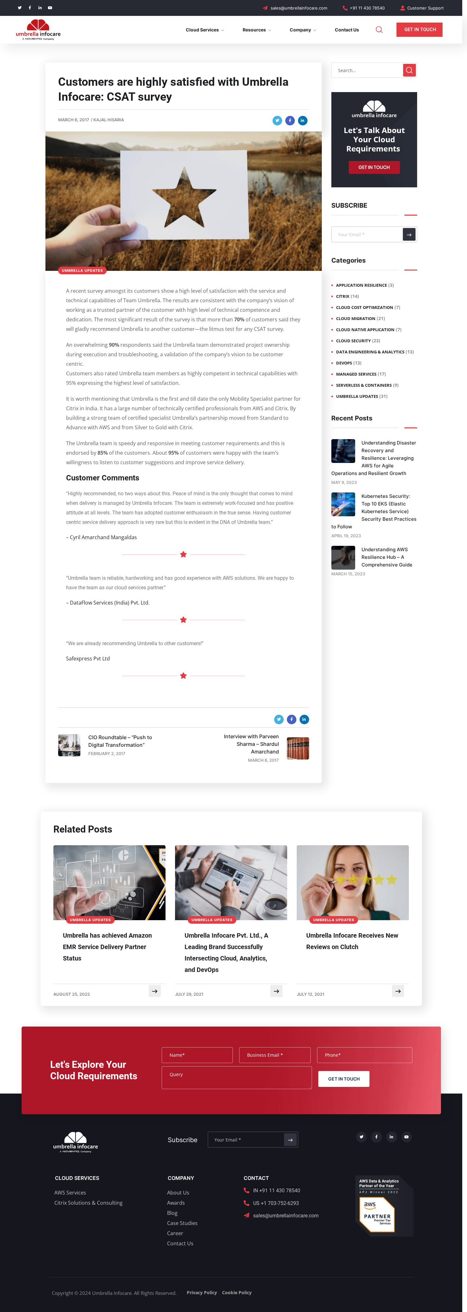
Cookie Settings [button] (387, 1298)
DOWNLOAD (279, 713)
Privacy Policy (304, 699)
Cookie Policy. (29, 1301)
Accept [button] (424, 1298)
